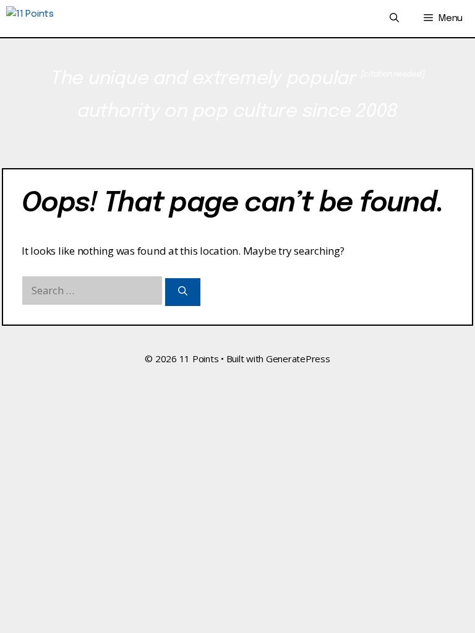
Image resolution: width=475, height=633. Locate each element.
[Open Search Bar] (394, 18)
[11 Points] (30, 18)
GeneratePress (298, 358)
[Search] (182, 292)
